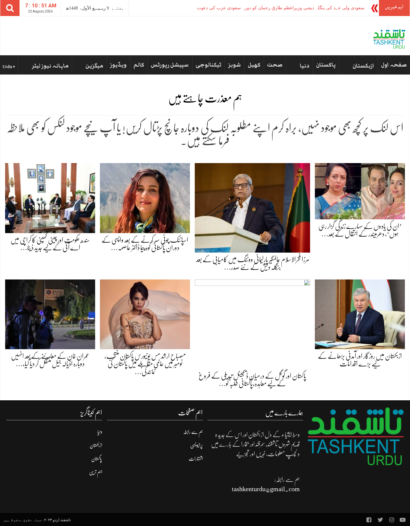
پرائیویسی (196, 445)
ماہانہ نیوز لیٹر (50, 66)
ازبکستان (363, 66)
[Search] (10, 8)
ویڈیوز (118, 65)
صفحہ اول (394, 65)
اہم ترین (95, 472)
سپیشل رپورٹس (170, 65)
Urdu (7, 66)
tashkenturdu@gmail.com (266, 489)
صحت (275, 65)
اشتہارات (196, 459)
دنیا (304, 66)
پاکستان (326, 65)
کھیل (254, 65)
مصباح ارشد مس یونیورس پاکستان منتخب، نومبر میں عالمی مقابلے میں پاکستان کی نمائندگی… (145, 363)
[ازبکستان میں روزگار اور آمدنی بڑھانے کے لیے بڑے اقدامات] (360, 314)
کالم (139, 65)
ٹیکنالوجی (208, 65)
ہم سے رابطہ (193, 432)
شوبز (234, 65)
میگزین (94, 66)
